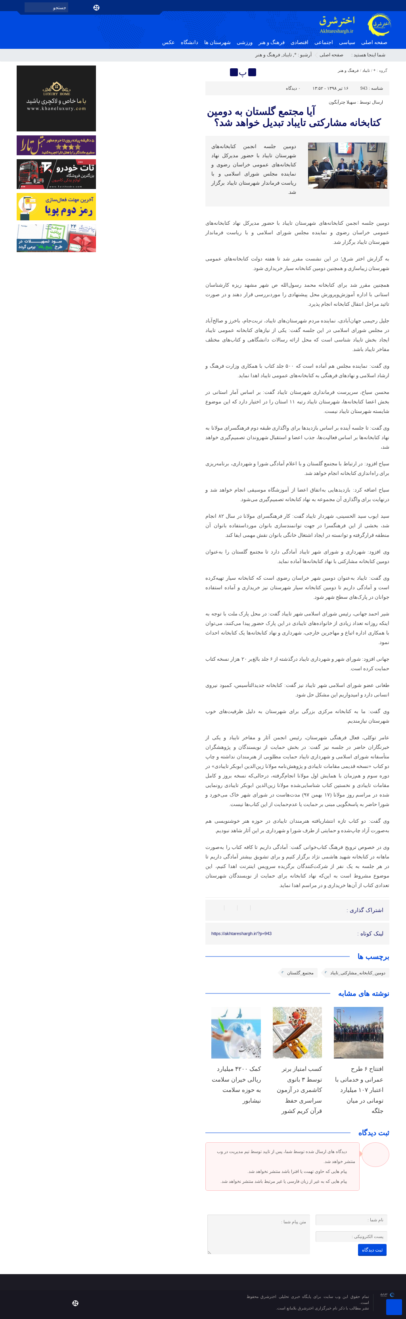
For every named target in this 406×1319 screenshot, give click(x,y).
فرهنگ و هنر (272, 42)
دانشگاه (189, 42)
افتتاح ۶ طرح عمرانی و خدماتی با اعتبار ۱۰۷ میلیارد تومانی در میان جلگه (359, 1089)
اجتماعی (323, 42)
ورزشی (245, 42)
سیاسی (347, 42)
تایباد (287, 55)
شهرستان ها (217, 42)
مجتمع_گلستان (300, 972)
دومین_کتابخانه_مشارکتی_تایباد (357, 972)
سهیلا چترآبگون (342, 102)
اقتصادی (299, 42)
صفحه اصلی (374, 42)
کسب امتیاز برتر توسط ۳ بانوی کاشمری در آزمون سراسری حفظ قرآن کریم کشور (299, 1089)
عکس (168, 42)
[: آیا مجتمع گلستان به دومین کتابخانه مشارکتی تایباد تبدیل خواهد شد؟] (212, 72)
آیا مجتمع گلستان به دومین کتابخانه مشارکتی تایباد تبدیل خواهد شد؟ (294, 117)
